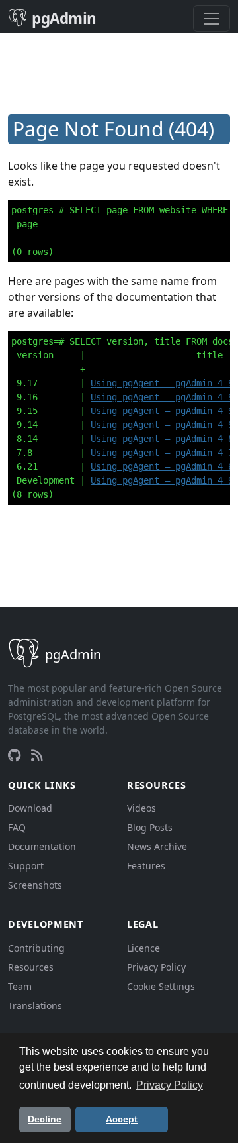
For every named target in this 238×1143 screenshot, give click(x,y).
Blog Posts (150, 827)
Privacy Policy (156, 967)
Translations (35, 1005)
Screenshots (35, 885)
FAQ (17, 827)
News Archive (157, 846)
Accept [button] (122, 1119)
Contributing (36, 948)
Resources (31, 967)
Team (20, 986)
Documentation (42, 846)
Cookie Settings (161, 986)
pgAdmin (64, 18)
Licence (143, 948)
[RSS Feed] (37, 755)
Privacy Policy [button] (169, 1085)
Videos (141, 808)
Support (26, 865)
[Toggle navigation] (211, 18)
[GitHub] (14, 755)
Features (146, 865)
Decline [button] (44, 1119)
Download (30, 808)
